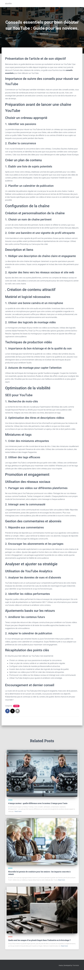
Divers (16, 706)
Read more (18, 811)
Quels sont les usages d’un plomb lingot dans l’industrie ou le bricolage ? (39, 940)
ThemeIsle (75, 965)
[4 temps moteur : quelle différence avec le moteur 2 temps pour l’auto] (42, 773)
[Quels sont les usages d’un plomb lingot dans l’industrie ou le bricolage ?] (42, 910)
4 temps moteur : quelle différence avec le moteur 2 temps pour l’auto (37, 803)
